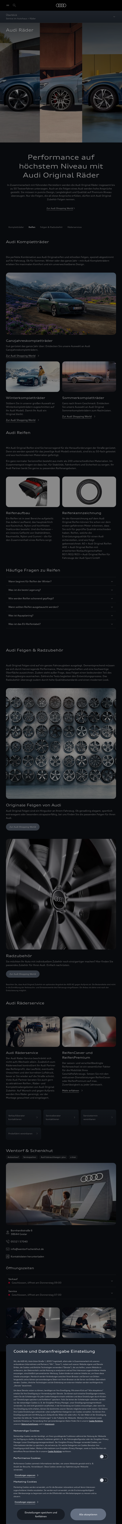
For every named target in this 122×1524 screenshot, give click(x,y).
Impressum (49, 1424)
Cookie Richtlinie (96, 1421)
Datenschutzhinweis (29, 1424)
